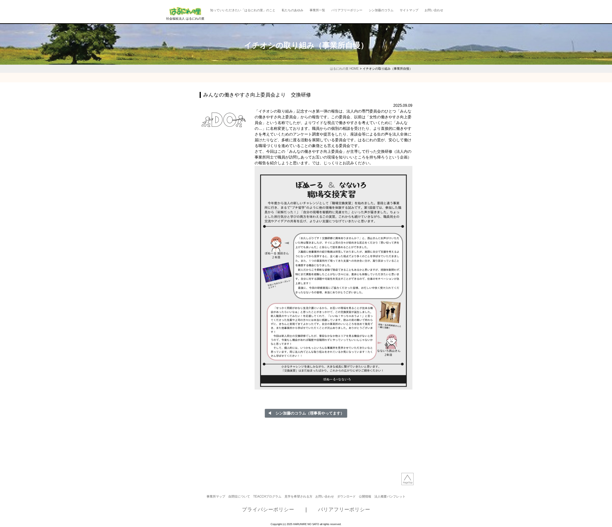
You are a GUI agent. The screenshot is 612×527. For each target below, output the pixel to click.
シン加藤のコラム (381, 10)
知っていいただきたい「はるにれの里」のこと (242, 10)
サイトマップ (409, 10)
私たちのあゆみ (292, 10)
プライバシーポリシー (268, 509)
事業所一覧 (317, 10)
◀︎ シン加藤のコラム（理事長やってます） (306, 413)
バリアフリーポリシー (346, 10)
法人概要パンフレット (389, 496)
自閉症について (239, 496)
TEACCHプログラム (267, 496)
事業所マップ (216, 496)
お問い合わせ (434, 10)
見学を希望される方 (298, 496)
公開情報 (365, 496)
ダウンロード (346, 496)
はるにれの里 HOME (344, 68)
